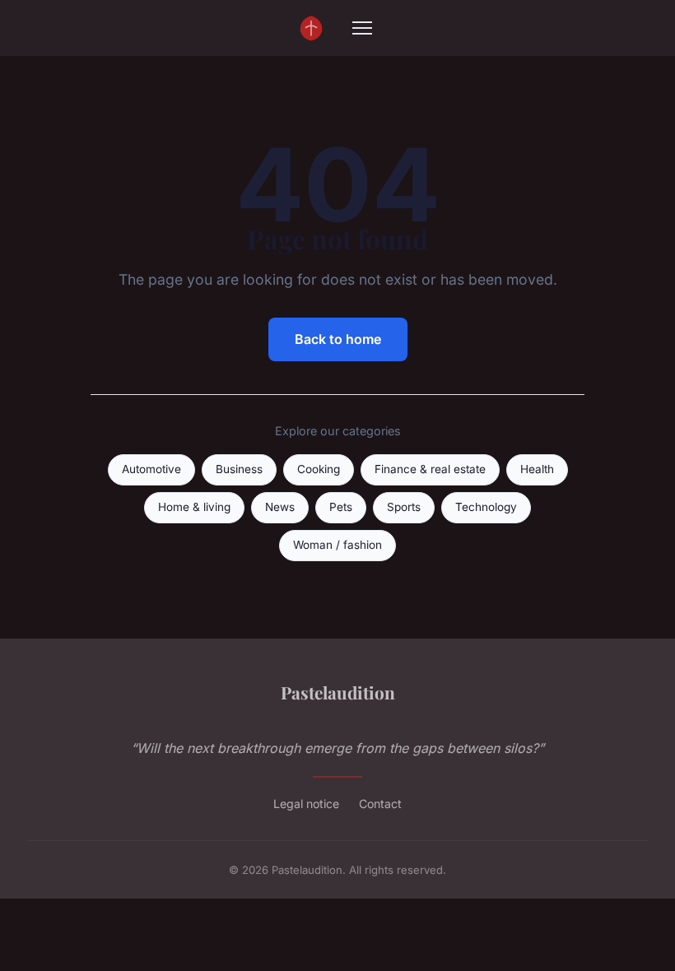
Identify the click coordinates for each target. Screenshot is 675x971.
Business (239, 469)
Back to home (338, 339)
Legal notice (306, 804)
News (280, 506)
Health (537, 469)
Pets (340, 506)
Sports (404, 506)
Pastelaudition (338, 692)
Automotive (151, 469)
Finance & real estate (430, 469)
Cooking (318, 469)
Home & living (194, 506)
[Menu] (362, 28)
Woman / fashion (337, 544)
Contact (380, 804)
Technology (486, 506)
